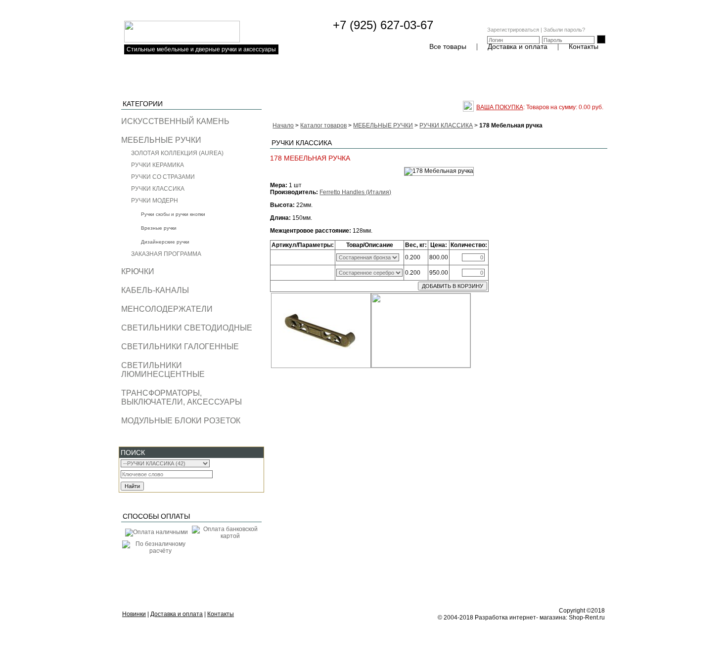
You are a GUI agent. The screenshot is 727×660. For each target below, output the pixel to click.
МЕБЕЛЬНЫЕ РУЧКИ (161, 140)
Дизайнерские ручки (165, 242)
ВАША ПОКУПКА (499, 107)
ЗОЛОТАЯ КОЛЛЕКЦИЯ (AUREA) (177, 153)
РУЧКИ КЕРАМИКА (157, 165)
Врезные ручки (159, 228)
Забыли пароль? (564, 30)
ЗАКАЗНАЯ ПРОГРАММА (166, 253)
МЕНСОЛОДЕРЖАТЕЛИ (167, 309)
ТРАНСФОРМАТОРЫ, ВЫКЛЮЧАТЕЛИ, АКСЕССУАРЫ (181, 397)
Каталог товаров (323, 125)
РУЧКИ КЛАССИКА (157, 188)
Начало (283, 125)
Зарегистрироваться (513, 30)
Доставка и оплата (517, 46)
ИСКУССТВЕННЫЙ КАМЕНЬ (175, 121)
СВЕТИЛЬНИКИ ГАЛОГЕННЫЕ (180, 346)
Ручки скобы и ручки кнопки (173, 214)
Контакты (583, 46)
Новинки (134, 614)
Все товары (447, 46)
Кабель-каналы (155, 290)
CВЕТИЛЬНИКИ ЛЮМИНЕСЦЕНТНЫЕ (163, 369)
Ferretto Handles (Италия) (355, 192)
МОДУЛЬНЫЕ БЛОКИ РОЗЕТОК (180, 420)
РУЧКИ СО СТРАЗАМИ (163, 176)
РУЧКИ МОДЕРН (154, 200)
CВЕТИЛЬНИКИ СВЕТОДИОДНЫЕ (186, 328)
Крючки (137, 271)
